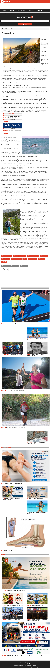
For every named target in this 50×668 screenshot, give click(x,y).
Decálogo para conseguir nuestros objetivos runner (13, 323)
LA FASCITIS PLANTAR (8, 550)
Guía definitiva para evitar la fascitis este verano (13, 483)
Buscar (25, 24)
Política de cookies (24, 667)
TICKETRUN (12, 10)
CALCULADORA (39, 10)
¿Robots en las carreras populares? (13, 619)
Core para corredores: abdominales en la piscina (17, 590)
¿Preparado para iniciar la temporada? (16, 354)
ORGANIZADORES (30, 10)
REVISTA (17, 10)
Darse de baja (35, 667)
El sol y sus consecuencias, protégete (36, 498)
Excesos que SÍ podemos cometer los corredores (15, 390)
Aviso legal (30, 667)
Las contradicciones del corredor (37, 605)
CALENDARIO (5, 10)
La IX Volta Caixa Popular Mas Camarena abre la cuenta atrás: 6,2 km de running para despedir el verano (25, 655)
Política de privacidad (16, 667)
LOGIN (5, 13)
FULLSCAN (23, 10)
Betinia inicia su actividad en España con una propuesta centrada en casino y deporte (37, 620)
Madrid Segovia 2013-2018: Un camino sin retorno (15, 427)
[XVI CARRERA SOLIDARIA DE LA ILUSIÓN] (12, 125)
